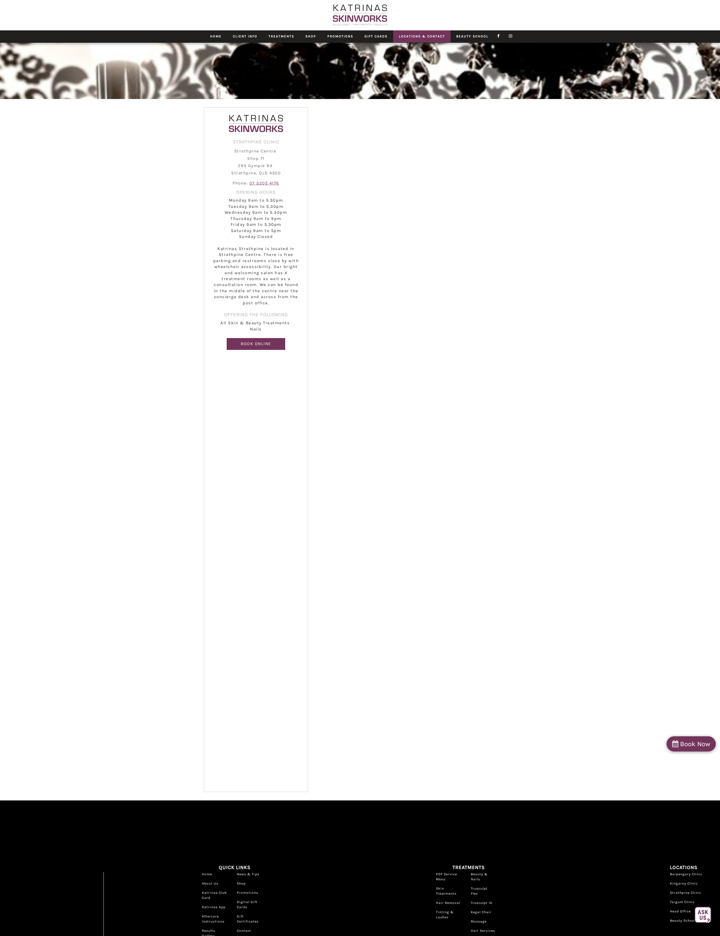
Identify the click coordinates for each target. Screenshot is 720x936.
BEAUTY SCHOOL (472, 36)
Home (216, 36)
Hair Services (483, 931)
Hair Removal (448, 903)
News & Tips (248, 874)
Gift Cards (376, 36)
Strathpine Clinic (685, 893)
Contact (244, 931)
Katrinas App (214, 907)
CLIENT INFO (245, 36)
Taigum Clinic (682, 902)
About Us (210, 883)
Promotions (340, 36)
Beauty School (683, 920)
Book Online (256, 343)
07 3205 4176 (264, 183)
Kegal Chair (481, 912)
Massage (479, 921)
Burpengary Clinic (686, 874)
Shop (310, 36)
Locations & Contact (422, 36)
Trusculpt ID (481, 903)
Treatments (281, 36)
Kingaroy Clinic (684, 883)
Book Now (694, 744)
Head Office (680, 911)
